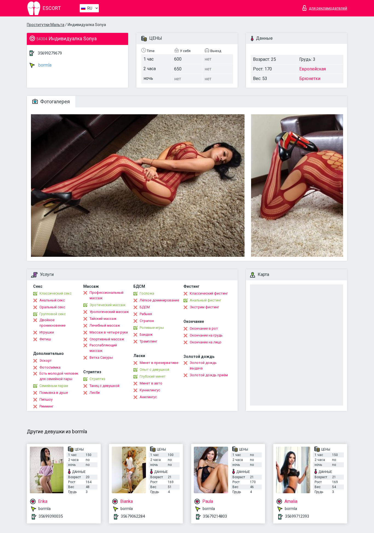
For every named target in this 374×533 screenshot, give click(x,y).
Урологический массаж (109, 312)
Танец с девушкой (104, 386)
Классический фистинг (209, 293)
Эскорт (45, 360)
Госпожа (147, 293)
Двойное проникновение (52, 322)
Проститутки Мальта (45, 24)
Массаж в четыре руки (109, 332)
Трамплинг (148, 341)
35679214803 (215, 516)
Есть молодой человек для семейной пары (58, 376)
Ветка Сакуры (101, 357)
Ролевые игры (152, 328)
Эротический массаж (107, 305)
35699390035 (51, 516)
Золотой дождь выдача (203, 365)
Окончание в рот (204, 328)
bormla (44, 65)
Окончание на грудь (206, 335)
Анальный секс (52, 300)
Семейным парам (53, 386)
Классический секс (55, 293)
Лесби (95, 393)
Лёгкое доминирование (159, 300)
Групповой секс (52, 314)
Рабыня (146, 314)
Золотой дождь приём (209, 375)
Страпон (147, 321)
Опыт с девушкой (154, 369)
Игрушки (46, 332)
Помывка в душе (53, 393)
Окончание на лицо (205, 342)
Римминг (46, 406)
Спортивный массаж (107, 339)
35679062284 (133, 516)
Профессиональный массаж (106, 295)
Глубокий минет (153, 376)
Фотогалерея (54, 101)
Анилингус (148, 397)
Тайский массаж (103, 319)
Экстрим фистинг (204, 307)
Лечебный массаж (105, 325)
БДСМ (145, 307)
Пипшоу (46, 399)
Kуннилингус (150, 390)
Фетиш (45, 339)
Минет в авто (151, 383)
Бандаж (146, 334)
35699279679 (50, 53)
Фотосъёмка (50, 367)
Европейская (312, 69)
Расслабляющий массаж (103, 348)
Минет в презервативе (159, 363)
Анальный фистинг (205, 300)
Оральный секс (52, 307)
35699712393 (297, 516)
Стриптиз (97, 379)
